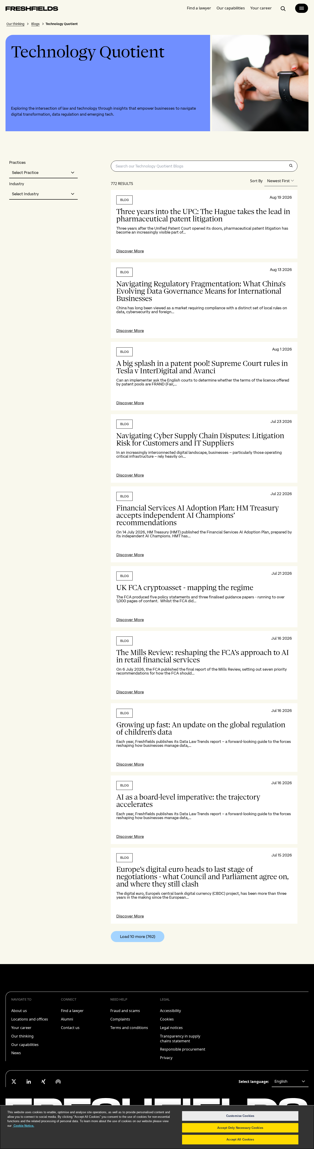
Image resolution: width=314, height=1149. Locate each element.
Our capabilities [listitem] (25, 1044)
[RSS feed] (58, 1081)
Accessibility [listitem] (170, 1010)
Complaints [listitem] (120, 1019)
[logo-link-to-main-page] (32, 9)
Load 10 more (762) (137, 936)
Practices (17, 163)
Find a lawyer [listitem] (72, 1010)
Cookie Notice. (23, 1125)
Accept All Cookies (240, 1139)
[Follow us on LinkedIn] (28, 1081)
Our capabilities (231, 8)
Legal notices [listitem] (171, 1027)
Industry (16, 184)
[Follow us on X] (14, 1081)
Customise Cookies (240, 1116)
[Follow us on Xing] (43, 1081)
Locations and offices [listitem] (29, 1019)
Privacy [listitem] (166, 1057)
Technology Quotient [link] (62, 24)
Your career (261, 8)
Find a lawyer (199, 8)
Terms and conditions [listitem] (129, 1027)
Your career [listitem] (21, 1027)
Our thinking (15, 24)
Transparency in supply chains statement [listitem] (180, 1038)
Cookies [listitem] (167, 1019)
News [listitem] (16, 1052)
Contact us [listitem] (70, 1027)
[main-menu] (301, 8)
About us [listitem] (19, 1010)
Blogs (35, 24)
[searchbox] (204, 166)
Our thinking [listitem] (22, 1036)
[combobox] (43, 172)
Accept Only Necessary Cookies (240, 1127)
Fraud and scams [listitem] (125, 1010)
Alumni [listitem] (67, 1019)
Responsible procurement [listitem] (182, 1049)
